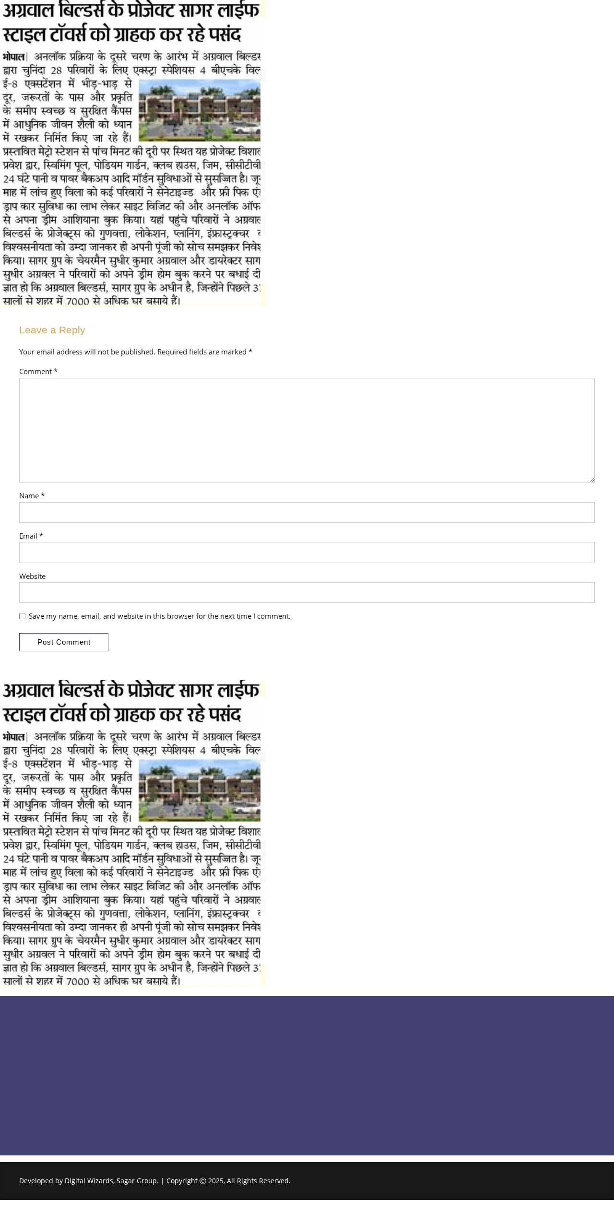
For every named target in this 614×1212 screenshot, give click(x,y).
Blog (175, 1073)
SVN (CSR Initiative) (347, 1126)
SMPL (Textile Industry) (353, 1073)
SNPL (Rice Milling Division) (360, 1090)
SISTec (327, 1055)
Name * (32, 495)
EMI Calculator (191, 1108)
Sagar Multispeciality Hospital (364, 1108)
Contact (180, 1090)
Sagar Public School (348, 1037)
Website (32, 576)
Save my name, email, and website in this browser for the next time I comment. (160, 616)
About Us (182, 1055)
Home (177, 1037)
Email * (31, 536)
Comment (38, 371)
